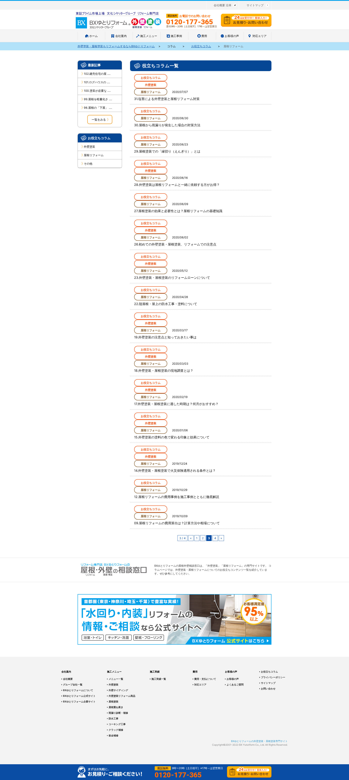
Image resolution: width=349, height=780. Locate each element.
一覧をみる (99, 119)
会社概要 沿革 (222, 5)
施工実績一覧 (158, 678)
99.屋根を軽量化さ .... (98, 99)
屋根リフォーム (94, 155)
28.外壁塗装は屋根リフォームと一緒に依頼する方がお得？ (177, 185)
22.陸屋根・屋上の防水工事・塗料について (165, 304)
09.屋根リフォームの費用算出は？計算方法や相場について (177, 523)
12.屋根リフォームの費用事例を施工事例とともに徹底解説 (176, 497)
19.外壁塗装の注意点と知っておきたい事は (165, 337)
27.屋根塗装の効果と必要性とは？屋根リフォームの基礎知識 (178, 211)
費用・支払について (205, 678)
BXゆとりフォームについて (78, 690)
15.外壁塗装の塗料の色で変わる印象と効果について (171, 437)
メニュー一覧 (116, 678)
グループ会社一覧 (72, 684)
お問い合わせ (268, 688)
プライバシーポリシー (273, 677)
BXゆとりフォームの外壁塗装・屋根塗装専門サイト (259, 741)
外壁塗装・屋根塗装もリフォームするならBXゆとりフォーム (116, 46)
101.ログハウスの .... (97, 82)
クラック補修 (116, 729)
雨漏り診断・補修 (118, 712)
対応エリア (200, 684)
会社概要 (68, 678)
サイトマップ (255, 5)
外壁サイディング (118, 690)
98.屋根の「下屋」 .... (98, 107)
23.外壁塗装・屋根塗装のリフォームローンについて (172, 278)
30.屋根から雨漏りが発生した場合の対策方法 (167, 125)
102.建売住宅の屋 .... (97, 73)
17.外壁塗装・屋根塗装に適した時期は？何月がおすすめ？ (176, 404)
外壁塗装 (89, 146)
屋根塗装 (113, 701)
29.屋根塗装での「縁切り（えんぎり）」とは (167, 151)
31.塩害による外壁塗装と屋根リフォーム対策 (167, 99)
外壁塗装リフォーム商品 (122, 695)
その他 (88, 163)
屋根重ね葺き (116, 707)
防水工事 (113, 718)
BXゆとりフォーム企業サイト (79, 701)
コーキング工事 (117, 724)
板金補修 (113, 735)
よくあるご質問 (235, 684)
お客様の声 (233, 678)
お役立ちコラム (201, 46)
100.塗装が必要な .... (97, 90)
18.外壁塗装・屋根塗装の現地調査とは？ (163, 370)
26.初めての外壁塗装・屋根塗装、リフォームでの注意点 (175, 244)
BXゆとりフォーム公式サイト (79, 695)
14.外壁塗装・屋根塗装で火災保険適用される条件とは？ (175, 470)
